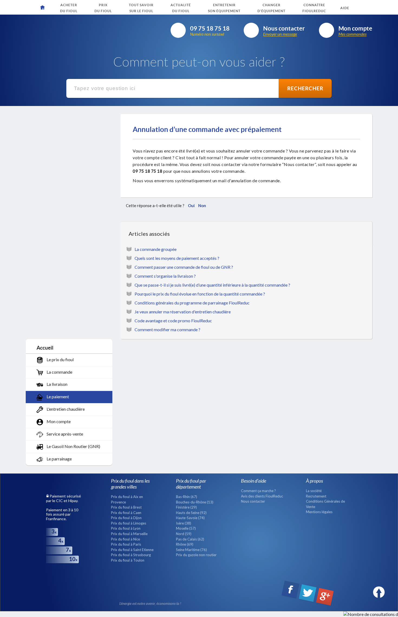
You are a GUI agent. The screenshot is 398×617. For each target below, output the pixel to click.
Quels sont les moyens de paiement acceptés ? (177, 258)
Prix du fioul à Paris (126, 544)
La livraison (56, 384)
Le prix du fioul (60, 359)
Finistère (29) (186, 507)
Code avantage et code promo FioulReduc (173, 320)
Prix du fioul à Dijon (126, 518)
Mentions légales (319, 512)
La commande (59, 371)
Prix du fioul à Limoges (128, 523)
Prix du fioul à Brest (126, 507)
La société (314, 491)
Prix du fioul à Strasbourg (131, 555)
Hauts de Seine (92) (191, 512)
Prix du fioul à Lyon (126, 528)
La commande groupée (156, 249)
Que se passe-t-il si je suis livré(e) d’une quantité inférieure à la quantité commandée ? (212, 284)
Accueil (45, 347)
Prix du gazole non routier (196, 555)
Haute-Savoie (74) (190, 518)
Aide (344, 8)
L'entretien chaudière (65, 409)
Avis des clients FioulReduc (262, 496)
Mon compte (58, 421)
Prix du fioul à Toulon (127, 560)
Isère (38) (183, 523)
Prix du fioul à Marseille (129, 534)
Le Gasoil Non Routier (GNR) (73, 446)
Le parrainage (59, 458)
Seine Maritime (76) (191, 550)
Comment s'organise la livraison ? (165, 275)
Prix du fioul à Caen (126, 512)
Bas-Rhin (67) (186, 497)
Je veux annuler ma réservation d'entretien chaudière (183, 311)
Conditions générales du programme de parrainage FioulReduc (192, 302)
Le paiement (57, 396)
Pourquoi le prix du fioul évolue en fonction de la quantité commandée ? (200, 293)
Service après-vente (64, 433)
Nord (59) (183, 534)
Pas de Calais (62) (190, 539)
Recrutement (316, 496)
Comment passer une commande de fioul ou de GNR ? (184, 267)
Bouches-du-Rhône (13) (194, 502)
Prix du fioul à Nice (125, 539)
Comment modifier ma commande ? (167, 329)
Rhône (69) (184, 544)
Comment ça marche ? (258, 491)
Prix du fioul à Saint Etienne (132, 550)
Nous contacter (253, 501)
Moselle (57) (186, 528)
